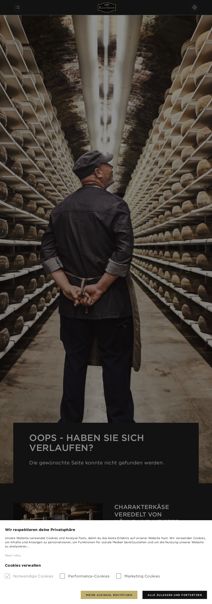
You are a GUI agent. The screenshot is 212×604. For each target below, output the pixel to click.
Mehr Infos (13, 555)
